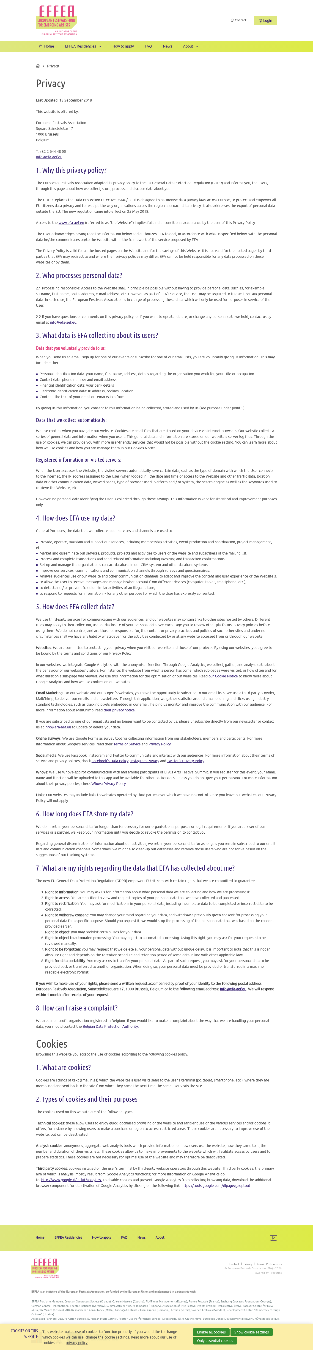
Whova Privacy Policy (108, 783)
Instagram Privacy (144, 761)
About (188, 46)
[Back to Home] (56, 20)
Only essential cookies (215, 1341)
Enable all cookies (211, 1332)
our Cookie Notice (223, 676)
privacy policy (77, 1343)
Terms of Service (127, 744)
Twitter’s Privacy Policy (185, 761)
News (167, 46)
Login (267, 20)
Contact (241, 20)
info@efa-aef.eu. (63, 322)
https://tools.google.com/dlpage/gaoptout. (216, 1185)
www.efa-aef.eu (71, 223)
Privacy (248, 1264)
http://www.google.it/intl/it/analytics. (71, 1180)
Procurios (276, 1272)
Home (49, 46)
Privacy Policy (159, 744)
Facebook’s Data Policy (110, 761)
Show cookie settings (251, 1332)
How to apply (123, 46)
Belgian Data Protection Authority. (111, 1026)
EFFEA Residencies (80, 46)
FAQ (148, 46)
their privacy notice (119, 710)
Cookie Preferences (269, 1264)
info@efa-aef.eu (49, 157)
